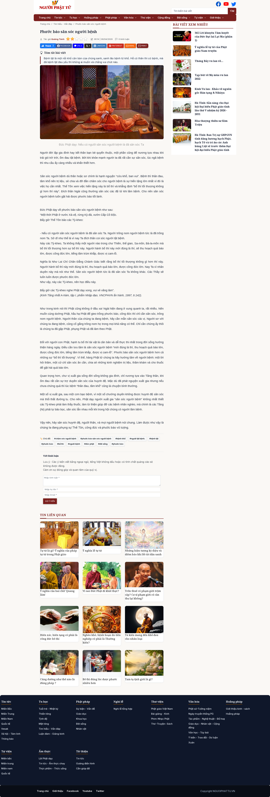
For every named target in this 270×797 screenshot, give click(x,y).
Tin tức (58, 17)
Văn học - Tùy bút (198, 732)
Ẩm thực (44, 751)
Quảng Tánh (57, 39)
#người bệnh (74, 444)
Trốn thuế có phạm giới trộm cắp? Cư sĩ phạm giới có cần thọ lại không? (143, 594)
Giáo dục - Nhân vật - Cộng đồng (204, 725)
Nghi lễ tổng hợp (123, 708)
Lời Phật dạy (46, 758)
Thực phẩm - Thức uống (52, 768)
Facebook (73, 790)
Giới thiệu (215, 17)
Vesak (4, 728)
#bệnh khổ (120, 438)
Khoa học (81, 718)
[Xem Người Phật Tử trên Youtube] (226, 4)
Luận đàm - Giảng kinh (51, 733)
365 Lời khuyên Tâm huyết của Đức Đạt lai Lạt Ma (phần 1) (213, 36)
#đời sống (103, 444)
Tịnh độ (43, 718)
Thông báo (7, 738)
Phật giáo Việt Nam (162, 708)
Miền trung (7, 763)
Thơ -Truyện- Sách (161, 723)
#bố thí (60, 444)
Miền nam (6, 768)
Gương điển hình (85, 763)
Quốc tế (5, 723)
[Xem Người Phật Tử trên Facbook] (218, 4)
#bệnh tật (153, 438)
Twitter (100, 790)
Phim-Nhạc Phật (160, 718)
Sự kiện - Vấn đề (85, 708)
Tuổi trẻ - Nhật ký (48, 708)
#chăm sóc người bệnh (65, 438)
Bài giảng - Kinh (160, 713)
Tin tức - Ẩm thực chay (52, 763)
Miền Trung (7, 713)
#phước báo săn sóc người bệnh (95, 438)
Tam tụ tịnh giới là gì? (139, 679)
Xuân (191, 742)
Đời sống (182, 17)
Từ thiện (82, 751)
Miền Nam (7, 718)
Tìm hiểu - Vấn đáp (62, 24)
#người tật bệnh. (137, 438)
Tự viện (199, 17)
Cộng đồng (164, 17)
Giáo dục (81, 713)
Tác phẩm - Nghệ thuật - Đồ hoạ (206, 718)
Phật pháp (111, 17)
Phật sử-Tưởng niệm (200, 708)
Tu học (73, 17)
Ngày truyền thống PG (201, 713)
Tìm (232, 11)
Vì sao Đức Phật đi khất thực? (101, 591)
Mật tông (44, 723)
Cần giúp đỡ (83, 768)
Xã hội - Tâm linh (10, 733)
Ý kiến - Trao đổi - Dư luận (203, 737)
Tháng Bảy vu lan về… (209, 61)
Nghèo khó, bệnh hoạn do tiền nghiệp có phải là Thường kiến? (102, 638)
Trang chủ (44, 17)
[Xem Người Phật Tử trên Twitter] (233, 4)
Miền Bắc (6, 708)
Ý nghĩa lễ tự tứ (92, 550)
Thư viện (145, 17)
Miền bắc (6, 758)
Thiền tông (45, 713)
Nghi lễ (118, 701)
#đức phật (89, 444)
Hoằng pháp (91, 17)
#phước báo (47, 444)
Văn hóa (129, 17)
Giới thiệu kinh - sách (238, 708)
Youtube (87, 790)
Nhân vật (81, 728)
